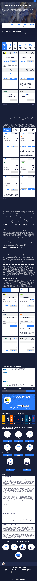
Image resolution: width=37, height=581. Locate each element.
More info (7, 146)
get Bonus (13, 61)
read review (19, 405)
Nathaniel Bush (12, 563)
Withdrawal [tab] (15, 133)
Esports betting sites (16, 221)
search (30, 390)
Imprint (16, 577)
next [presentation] (33, 104)
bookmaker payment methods (8, 122)
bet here (14, 146)
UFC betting (10, 221)
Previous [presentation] (4, 104)
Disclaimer (20, 577)
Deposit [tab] (6, 133)
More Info (6, 305)
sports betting (20, 516)
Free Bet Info (6, 61)
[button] (5, 25)
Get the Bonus (25, 405)
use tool (7, 441)
